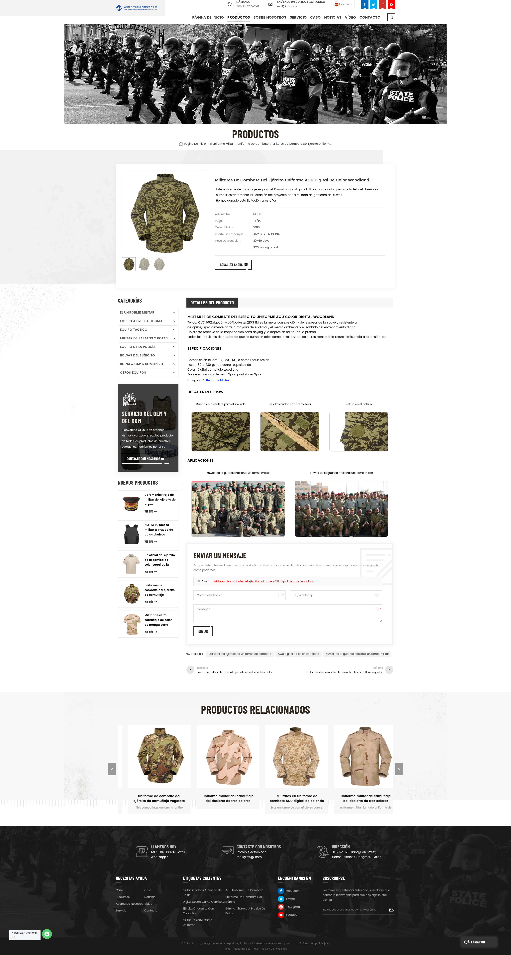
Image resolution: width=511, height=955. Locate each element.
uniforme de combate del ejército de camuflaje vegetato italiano (160, 590)
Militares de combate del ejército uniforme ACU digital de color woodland (264, 581)
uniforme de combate (253, 144)
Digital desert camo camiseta (204, 902)
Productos (238, 17)
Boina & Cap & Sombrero (141, 364)
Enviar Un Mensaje (478, 943)
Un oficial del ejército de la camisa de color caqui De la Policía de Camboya (160, 560)
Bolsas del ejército (137, 355)
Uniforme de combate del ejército (243, 899)
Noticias (332, 17)
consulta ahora (231, 264)
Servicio (298, 17)
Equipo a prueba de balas (142, 321)
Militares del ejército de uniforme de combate (240, 654)
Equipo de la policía (137, 346)
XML (256, 949)
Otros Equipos (133, 372)
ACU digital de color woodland (298, 654)
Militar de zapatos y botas (144, 338)
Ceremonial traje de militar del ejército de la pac (160, 500)
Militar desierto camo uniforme (197, 922)
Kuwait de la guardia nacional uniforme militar (357, 654)
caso (315, 17)
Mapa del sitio (242, 949)
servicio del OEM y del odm (144, 417)
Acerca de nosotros (129, 904)
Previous (112, 769)
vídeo (350, 17)
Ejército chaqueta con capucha (198, 911)
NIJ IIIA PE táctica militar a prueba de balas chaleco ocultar (159, 530)
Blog (228, 949)
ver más (149, 511)
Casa (119, 890)
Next (399, 769)
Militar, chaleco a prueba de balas (202, 892)
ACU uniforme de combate (244, 890)
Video (148, 904)
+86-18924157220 (247, 6)
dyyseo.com (289, 943)
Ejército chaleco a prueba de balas (245, 911)
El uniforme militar (222, 144)
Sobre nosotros (270, 17)
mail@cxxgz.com (288, 6)
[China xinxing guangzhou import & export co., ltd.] (136, 8)
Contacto (369, 17)
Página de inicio (208, 17)
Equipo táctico (133, 329)
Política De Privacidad (274, 949)
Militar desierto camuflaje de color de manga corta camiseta (158, 620)
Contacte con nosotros (143, 458)
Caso (148, 890)
